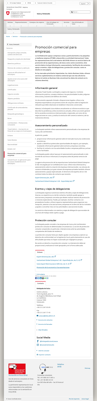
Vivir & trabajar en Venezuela (52, 23)
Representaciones (21, 22)
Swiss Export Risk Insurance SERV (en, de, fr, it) (53, 264)
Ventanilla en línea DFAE (18, 375)
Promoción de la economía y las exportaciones (53, 267)
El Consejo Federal (15, 3)
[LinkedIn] (41, 278)
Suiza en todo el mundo (44, 3)
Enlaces (38, 252)
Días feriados (43, 330)
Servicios (66, 22)
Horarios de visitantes (45, 320)
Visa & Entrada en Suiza (78, 23)
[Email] (47, 278)
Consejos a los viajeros (36, 22)
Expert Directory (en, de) (43, 178)
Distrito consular (43, 351)
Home (8, 36)
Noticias (10, 22)
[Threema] (43, 278)
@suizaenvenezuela (47, 345)
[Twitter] (38, 278)
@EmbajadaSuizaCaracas (49, 341)
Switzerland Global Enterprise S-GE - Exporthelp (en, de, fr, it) (58, 260)
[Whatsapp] (45, 278)
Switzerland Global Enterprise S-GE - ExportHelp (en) (53, 181)
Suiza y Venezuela (13, 29)
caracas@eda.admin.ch (47, 316)
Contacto (39, 283)
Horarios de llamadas (45, 324)
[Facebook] (36, 278)
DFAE (29, 3)
